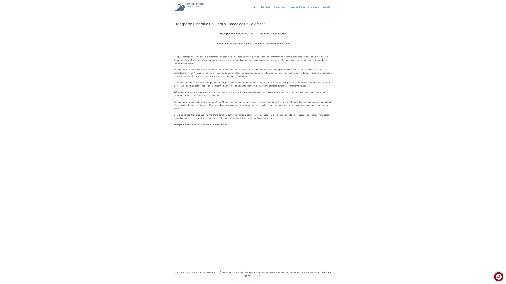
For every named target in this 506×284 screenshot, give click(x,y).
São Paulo (265, 7)
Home (254, 7)
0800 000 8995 (254, 275)
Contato (326, 7)
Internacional (280, 7)
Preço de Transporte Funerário (304, 7)
